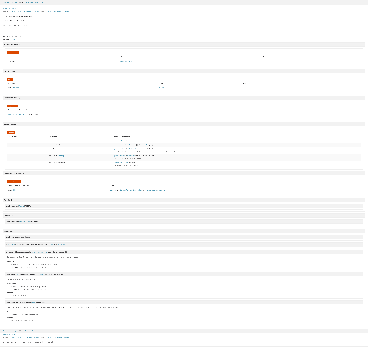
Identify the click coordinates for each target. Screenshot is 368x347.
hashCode (140, 190)
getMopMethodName (120, 156)
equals (125, 190)
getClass (148, 190)
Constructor (28, 11)
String (61, 156)
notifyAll (162, 190)
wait (111, 190)
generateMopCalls (120, 149)
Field (19, 11)
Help (42, 2)
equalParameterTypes (121, 145)
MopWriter (11, 114)
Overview (6, 2)
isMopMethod (118, 162)
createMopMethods (120, 141)
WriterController (22, 114)
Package (14, 2)
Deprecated (29, 2)
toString (132, 190)
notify (154, 190)
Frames (5, 8)
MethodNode (139, 149)
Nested (13, 11)
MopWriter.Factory (126, 61)
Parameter (132, 145)
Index (37, 2)
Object (12, 39)
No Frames (12, 8)
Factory (16, 88)
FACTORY (161, 88)
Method (36, 11)
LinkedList (131, 149)
